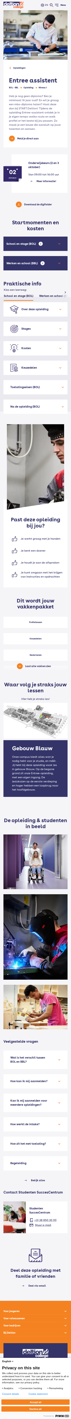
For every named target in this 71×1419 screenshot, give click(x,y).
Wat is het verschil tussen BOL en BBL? (27, 1059)
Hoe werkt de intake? (25, 1124)
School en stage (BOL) (21, 243)
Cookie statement (38, 1394)
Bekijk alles (38, 1180)
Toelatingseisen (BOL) (25, 387)
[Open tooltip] (41, 244)
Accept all (35, 1402)
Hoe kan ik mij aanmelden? (29, 1081)
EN (46, 5)
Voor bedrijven (11, 1325)
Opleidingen (19, 68)
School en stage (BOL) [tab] (18, 296)
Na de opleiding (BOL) (25, 406)
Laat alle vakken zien (38, 666)
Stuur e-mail (43, 1225)
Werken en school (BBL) (22, 263)
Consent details (10, 1394)
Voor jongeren (11, 1311)
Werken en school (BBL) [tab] (54, 296)
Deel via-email (37, 1285)
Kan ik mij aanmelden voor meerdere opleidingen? (28, 1102)
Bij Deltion (9, 1332)
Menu (63, 5)
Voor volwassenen (14, 1318)
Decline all (35, 1409)
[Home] (13, 5)
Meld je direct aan (28, 138)
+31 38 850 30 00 (45, 1220)
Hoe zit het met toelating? (28, 1143)
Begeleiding (18, 1163)
